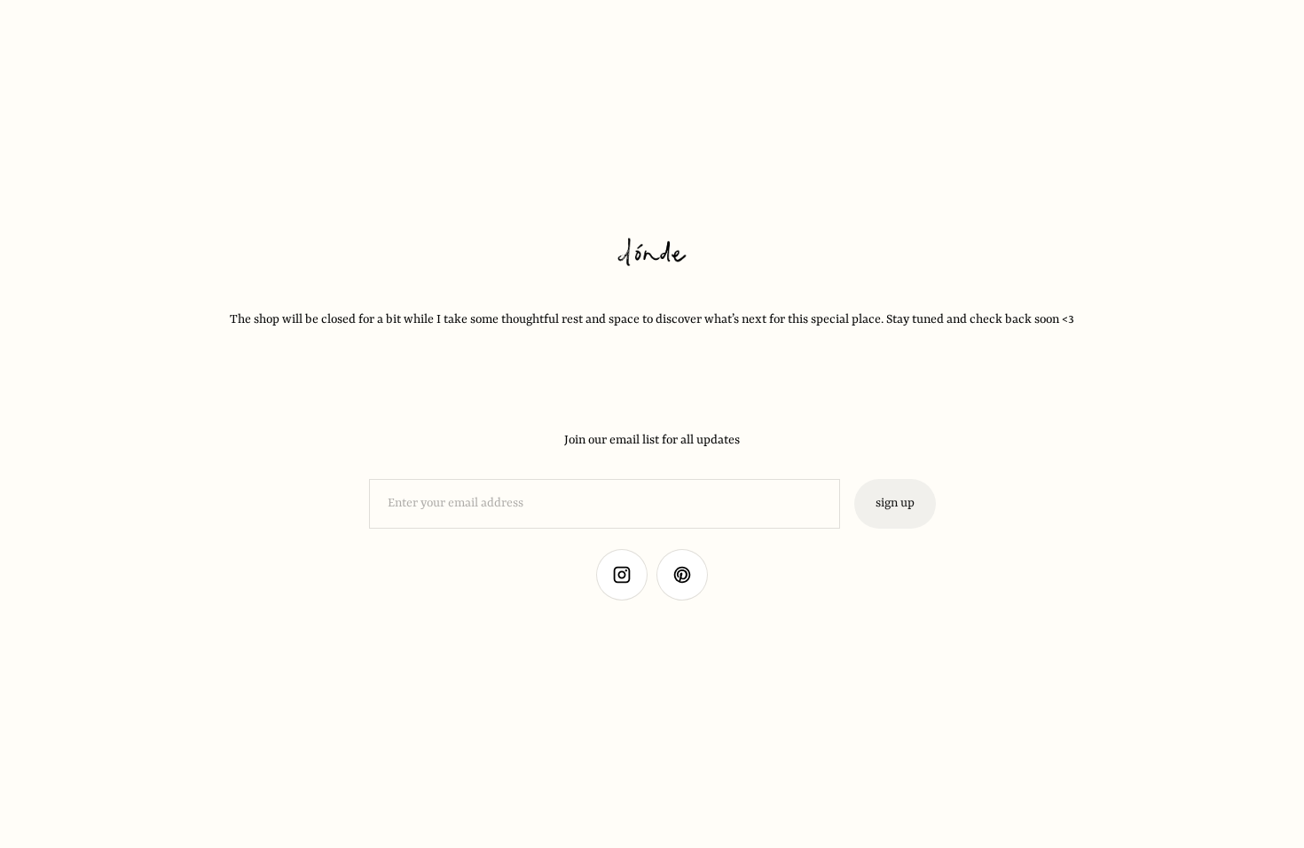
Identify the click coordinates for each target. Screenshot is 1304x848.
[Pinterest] (682, 575)
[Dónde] (652, 254)
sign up (895, 503)
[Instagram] (622, 575)
